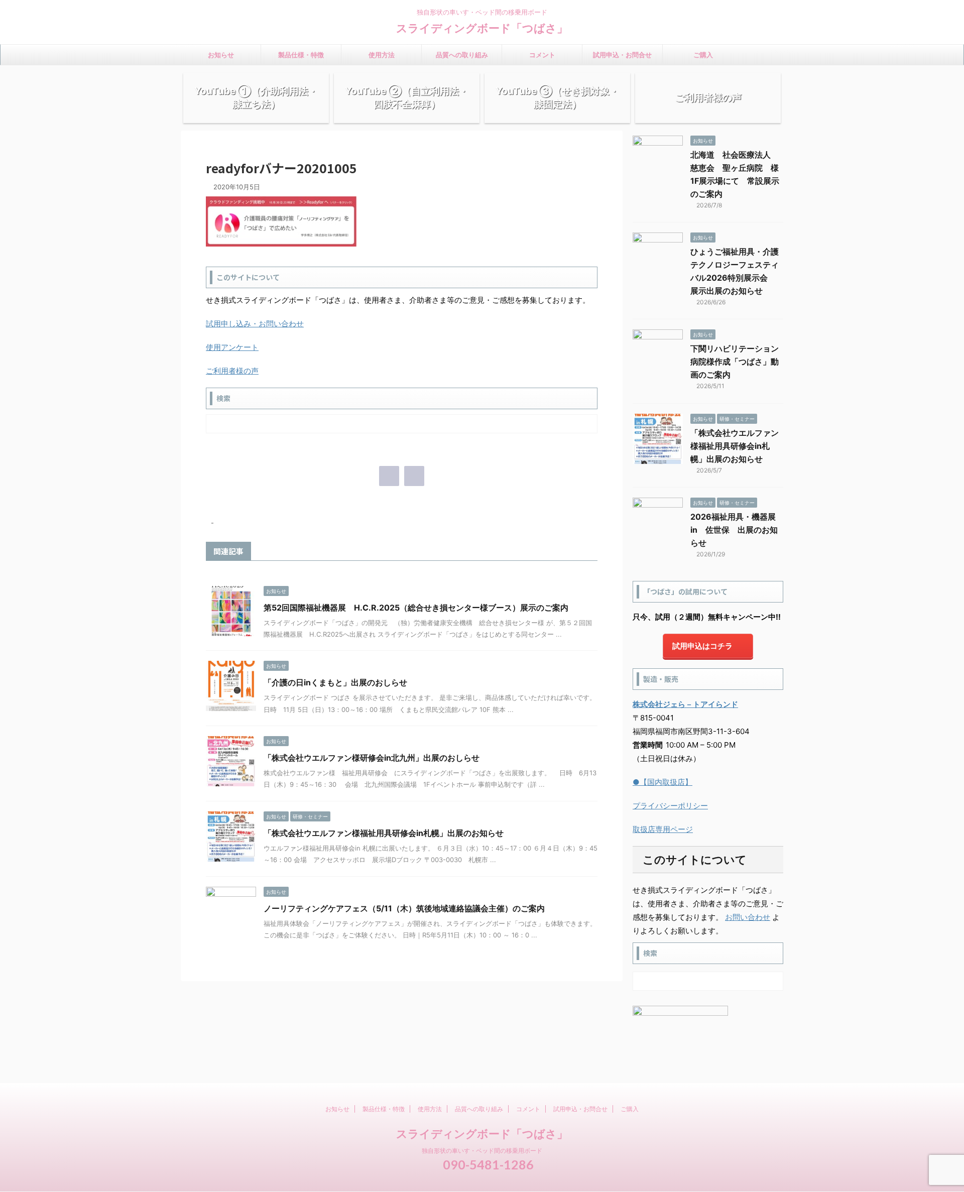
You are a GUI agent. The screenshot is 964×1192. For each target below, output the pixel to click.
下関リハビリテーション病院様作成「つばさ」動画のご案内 (734, 361)
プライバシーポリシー (670, 805)
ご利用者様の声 (232, 371)
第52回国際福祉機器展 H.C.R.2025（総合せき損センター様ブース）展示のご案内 (416, 608)
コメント (542, 55)
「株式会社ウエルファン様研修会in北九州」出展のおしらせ (371, 758)
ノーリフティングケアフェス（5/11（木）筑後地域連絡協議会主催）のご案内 (404, 908)
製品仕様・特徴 (301, 55)
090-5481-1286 (487, 1164)
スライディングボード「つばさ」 (482, 28)
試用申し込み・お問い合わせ (255, 323)
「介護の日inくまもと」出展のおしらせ (335, 682)
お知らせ (221, 55)
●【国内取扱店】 (662, 782)
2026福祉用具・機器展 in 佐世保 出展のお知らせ (737, 530)
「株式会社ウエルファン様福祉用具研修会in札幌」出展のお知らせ (384, 833)
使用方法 (382, 55)
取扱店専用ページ (663, 829)
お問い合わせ (747, 917)
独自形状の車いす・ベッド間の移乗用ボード (482, 1150)
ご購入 (703, 55)
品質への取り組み (462, 55)
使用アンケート (232, 347)
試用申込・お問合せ (622, 55)
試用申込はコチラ (702, 646)
